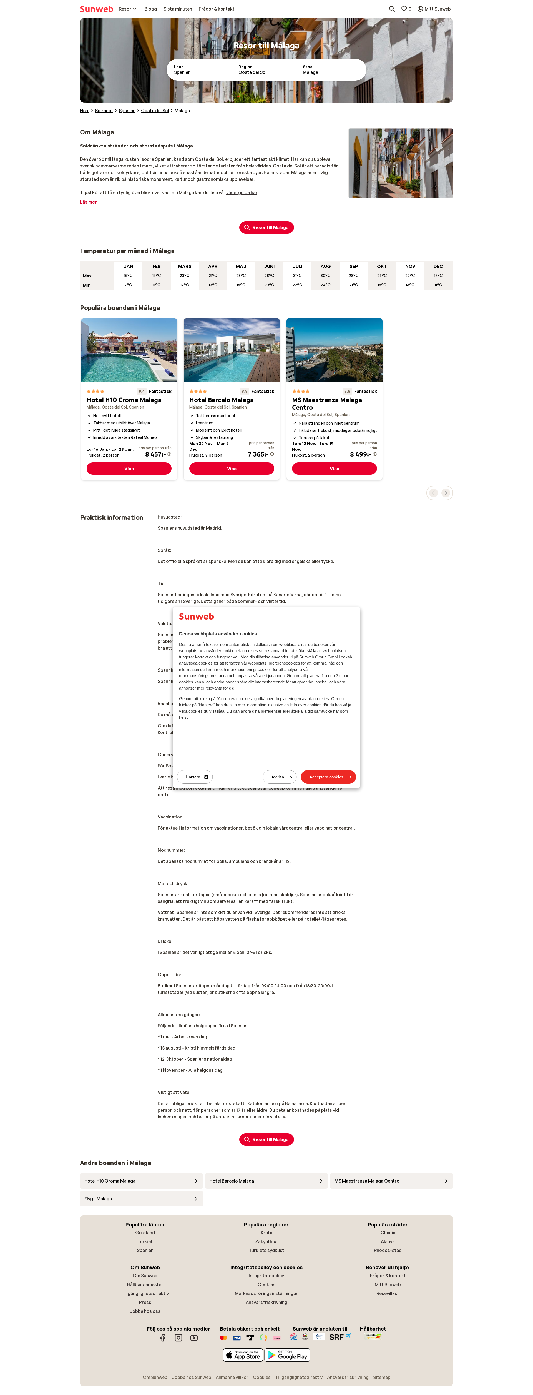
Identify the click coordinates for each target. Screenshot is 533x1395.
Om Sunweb (145, 1275)
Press (145, 1302)
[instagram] (178, 1340)
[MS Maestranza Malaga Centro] (334, 399)
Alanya (388, 1241)
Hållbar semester (145, 1284)
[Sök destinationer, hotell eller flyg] (392, 8)
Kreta (266, 1232)
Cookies (266, 1284)
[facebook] (163, 1340)
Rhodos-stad (388, 1250)
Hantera (193, 777)
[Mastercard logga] (223, 1340)
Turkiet (145, 1241)
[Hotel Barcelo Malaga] (232, 399)
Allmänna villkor (232, 1377)
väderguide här (241, 192)
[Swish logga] (263, 1340)
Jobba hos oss (145, 1311)
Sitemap (382, 1377)
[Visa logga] (236, 1340)
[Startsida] (96, 9)
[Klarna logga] (276, 1340)
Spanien (145, 1250)
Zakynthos (266, 1241)
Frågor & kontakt (388, 1275)
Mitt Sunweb (388, 1284)
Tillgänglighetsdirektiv (145, 1293)
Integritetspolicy (266, 1275)
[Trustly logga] (250, 1340)
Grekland (145, 1232)
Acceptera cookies (326, 777)
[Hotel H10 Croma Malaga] (129, 399)
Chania (388, 1232)
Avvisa (277, 777)
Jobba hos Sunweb (191, 1377)
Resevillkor (387, 1293)
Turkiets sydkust (266, 1250)
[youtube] (194, 1340)
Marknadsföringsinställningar (266, 1293)
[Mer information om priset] (169, 454)
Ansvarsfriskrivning (266, 1302)
